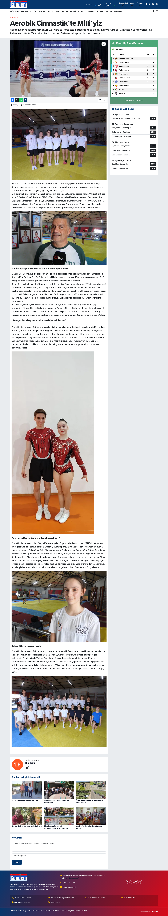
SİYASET (81, 11)
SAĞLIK (99, 11)
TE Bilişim (16, 105)
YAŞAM (90, 11)
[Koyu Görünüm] (154, 11)
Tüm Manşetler (129, 898)
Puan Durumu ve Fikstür (96, 898)
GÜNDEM (14, 11)
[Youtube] (136, 882)
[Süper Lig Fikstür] (155, 109)
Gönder (17, 862)
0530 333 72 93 (69, 883)
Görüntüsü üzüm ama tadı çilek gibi (27, 826)
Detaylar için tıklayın (134, 100)
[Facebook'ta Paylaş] (12, 100)
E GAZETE (59, 11)
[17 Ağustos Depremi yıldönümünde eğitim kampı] (59, 816)
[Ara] (157, 4)
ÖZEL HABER (39, 11)
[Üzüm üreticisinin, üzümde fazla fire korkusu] (91, 790)
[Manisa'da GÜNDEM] (18, 4)
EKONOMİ (71, 11)
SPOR (50, 11)
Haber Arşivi (55, 902)
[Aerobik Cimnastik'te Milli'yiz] (59, 68)
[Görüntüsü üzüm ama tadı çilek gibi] (27, 816)
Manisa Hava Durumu (23, 898)
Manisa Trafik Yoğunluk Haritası (62, 898)
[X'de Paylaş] (17, 100)
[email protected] (72, 878)
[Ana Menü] (156, 11)
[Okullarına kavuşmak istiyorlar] (27, 790)
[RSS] (140, 882)
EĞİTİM (108, 11)
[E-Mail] (27, 768)
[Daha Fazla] (25, 100)
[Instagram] (132, 882)
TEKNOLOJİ (26, 11)
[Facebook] (128, 882)
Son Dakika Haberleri (22, 902)
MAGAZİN (118, 11)
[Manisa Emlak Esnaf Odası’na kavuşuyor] (59, 790)
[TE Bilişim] (17, 764)
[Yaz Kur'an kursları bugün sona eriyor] (91, 816)
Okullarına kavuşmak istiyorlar (25, 800)
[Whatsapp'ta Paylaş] (21, 100)
